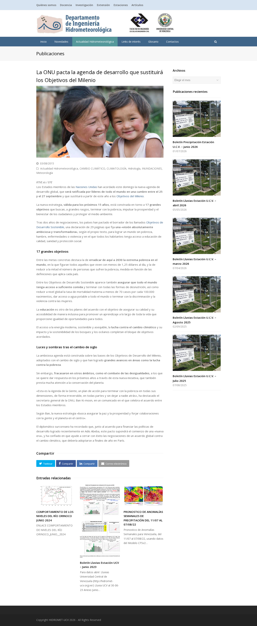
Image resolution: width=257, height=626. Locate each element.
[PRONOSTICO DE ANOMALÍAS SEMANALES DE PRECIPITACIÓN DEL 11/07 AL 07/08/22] (143, 496)
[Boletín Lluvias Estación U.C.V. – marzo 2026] (197, 236)
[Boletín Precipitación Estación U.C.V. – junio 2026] (197, 119)
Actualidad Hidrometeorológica (59, 168)
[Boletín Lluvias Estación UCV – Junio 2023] (100, 521)
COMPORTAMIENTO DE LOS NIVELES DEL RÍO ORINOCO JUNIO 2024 (54, 516)
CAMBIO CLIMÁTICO (92, 168)
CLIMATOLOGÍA (116, 168)
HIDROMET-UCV (59, 620)
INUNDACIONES (152, 168)
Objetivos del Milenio (130, 196)
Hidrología (134, 168)
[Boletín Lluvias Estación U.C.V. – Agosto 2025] (197, 294)
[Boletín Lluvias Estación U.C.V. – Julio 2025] (197, 353)
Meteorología (44, 173)
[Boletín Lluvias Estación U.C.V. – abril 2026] (197, 177)
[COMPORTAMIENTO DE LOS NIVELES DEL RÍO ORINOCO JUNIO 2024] (56, 496)
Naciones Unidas (86, 187)
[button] (45, 463)
